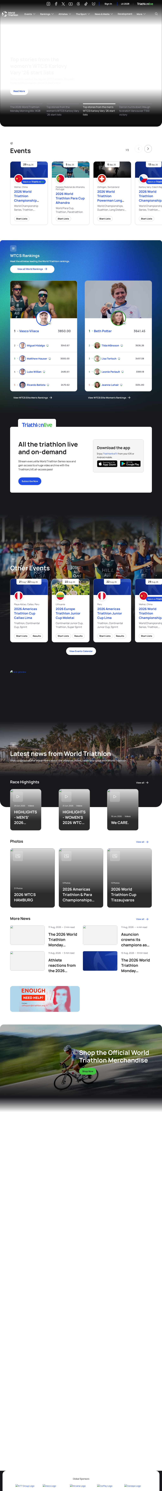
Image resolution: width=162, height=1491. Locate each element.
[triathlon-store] (35, 1058)
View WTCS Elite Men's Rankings (30, 397)
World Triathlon (10, 14)
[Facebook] (56, 4)
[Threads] (78, 4)
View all (140, 782)
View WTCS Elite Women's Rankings (107, 397)
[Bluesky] (93, 4)
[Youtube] (71, 4)
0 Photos (66, 883)
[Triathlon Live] (145, 4)
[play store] (130, 463)
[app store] (107, 463)
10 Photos (115, 883)
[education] (52, 688)
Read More (19, 91)
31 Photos (18, 888)
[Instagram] (48, 4)
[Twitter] (63, 4)
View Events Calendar (81, 651)
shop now (87, 1071)
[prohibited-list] (116, 999)
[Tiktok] (86, 4)
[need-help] (44, 999)
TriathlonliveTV (110, 453)
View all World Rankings (30, 268)
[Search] (156, 14)
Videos (31, 806)
